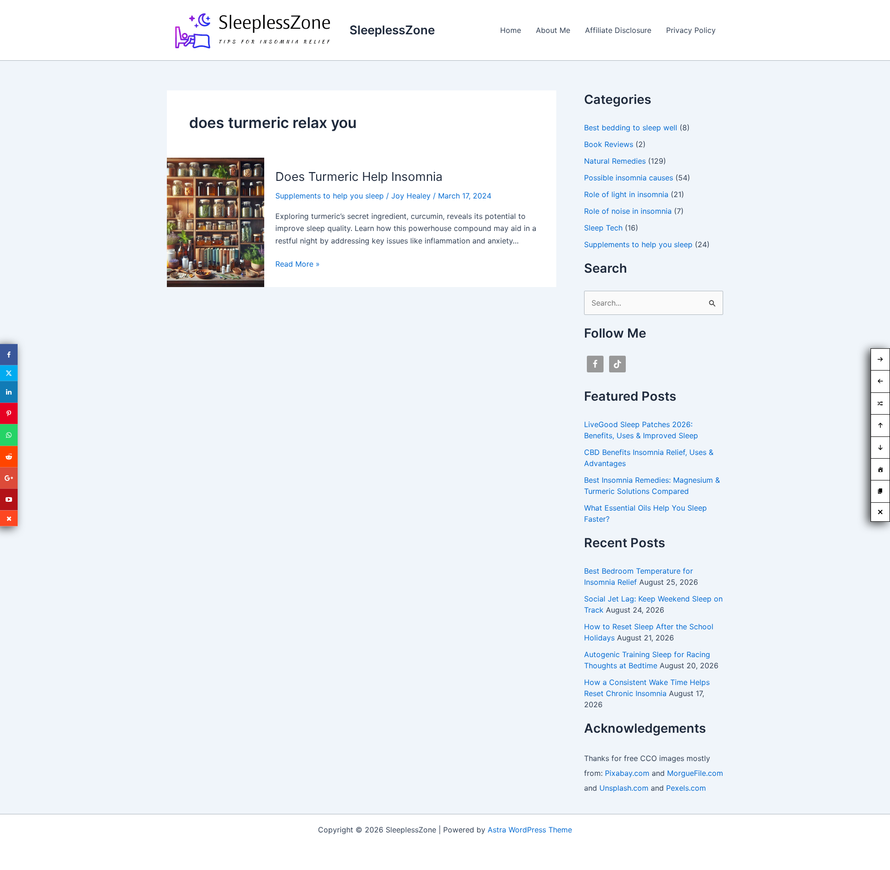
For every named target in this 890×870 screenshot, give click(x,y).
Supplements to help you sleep (329, 195)
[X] (9, 373)
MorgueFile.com (695, 773)
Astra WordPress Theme (530, 829)
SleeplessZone (392, 30)
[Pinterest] (9, 413)
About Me (553, 30)
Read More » (297, 264)
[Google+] (9, 478)
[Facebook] (9, 354)
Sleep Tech (603, 227)
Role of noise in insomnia (628, 211)
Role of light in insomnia (626, 194)
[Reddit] (9, 456)
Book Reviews (608, 144)
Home (510, 30)
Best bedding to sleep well (630, 127)
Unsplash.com (623, 788)
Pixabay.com (627, 773)
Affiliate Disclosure (618, 30)
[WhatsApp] (9, 435)
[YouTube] (9, 499)
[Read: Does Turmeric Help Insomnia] (215, 221)
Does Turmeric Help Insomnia (359, 176)
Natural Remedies (615, 161)
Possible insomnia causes (628, 177)
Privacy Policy (691, 30)
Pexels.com (686, 788)
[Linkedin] (9, 392)
